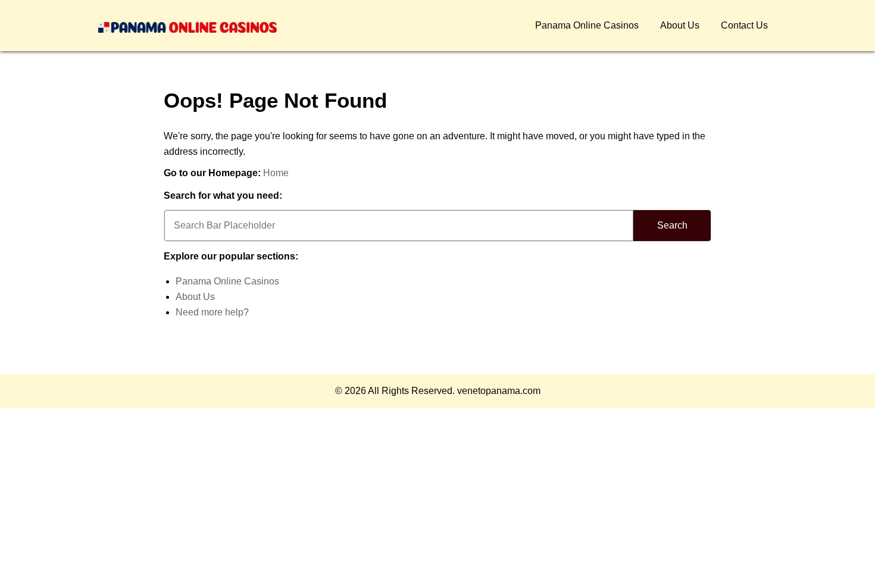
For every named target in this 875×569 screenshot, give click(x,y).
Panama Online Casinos (587, 25)
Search (672, 225)
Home (276, 173)
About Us (679, 25)
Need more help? (212, 312)
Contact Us (744, 25)
